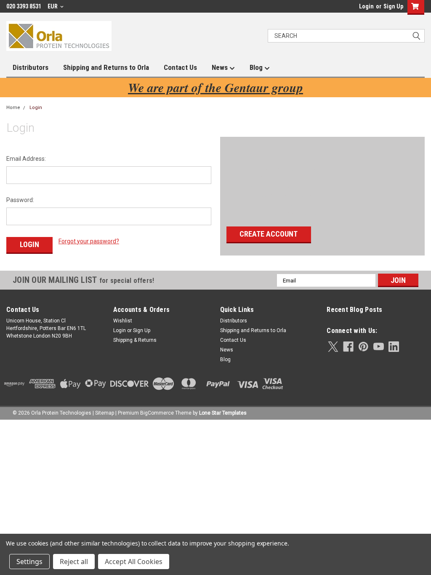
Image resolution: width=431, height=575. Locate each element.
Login (366, 6)
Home (13, 107)
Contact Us (180, 67)
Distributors (30, 67)
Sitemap (104, 413)
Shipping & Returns (135, 340)
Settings (29, 561)
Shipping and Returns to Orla (106, 67)
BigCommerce (157, 413)
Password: (20, 200)
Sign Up (393, 6)
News (220, 67)
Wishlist (122, 321)
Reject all (74, 561)
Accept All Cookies (133, 561)
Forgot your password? (89, 241)
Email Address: (26, 158)
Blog (257, 67)
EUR (53, 6)
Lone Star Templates (223, 413)
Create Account (268, 233)
